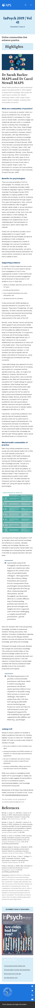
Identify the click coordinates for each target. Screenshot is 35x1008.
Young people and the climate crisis (14, 966)
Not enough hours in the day (12, 973)
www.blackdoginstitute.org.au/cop (16, 795)
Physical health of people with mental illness (17, 970)
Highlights (14, 47)
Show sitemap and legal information (14, 1004)
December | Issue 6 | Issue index (17, 909)
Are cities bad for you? (11, 977)
